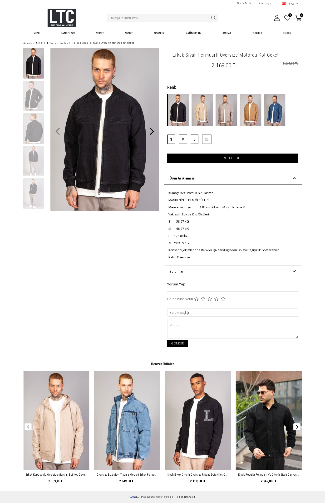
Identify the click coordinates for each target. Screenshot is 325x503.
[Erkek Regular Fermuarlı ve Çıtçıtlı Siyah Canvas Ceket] (269, 420)
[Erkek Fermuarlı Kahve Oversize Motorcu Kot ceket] (251, 110)
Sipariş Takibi (244, 3)
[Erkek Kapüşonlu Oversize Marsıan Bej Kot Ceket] (56, 420)
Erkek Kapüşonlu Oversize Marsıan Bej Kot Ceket (56, 474)
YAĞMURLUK (194, 33)
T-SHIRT (257, 33)
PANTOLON (68, 33)
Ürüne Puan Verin (180, 299)
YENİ (36, 33)
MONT (129, 33)
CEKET (100, 33)
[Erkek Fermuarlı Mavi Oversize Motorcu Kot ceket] (274, 110)
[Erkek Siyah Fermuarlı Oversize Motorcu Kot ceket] (179, 110)
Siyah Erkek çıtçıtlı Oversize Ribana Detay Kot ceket (199, 474)
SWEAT (226, 33)
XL (207, 139)
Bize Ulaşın (264, 3)
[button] (152, 129)
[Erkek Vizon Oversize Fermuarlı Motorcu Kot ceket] (227, 110)
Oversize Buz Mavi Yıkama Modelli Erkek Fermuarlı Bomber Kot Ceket (139, 474)
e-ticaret (158, 496)
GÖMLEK (159, 33)
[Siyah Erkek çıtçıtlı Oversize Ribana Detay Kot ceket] (198, 420)
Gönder (177, 343)
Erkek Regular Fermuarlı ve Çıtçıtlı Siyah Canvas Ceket (271, 474)
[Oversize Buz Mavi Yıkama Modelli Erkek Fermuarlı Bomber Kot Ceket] (127, 420)
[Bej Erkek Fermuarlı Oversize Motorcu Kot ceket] (203, 110)
